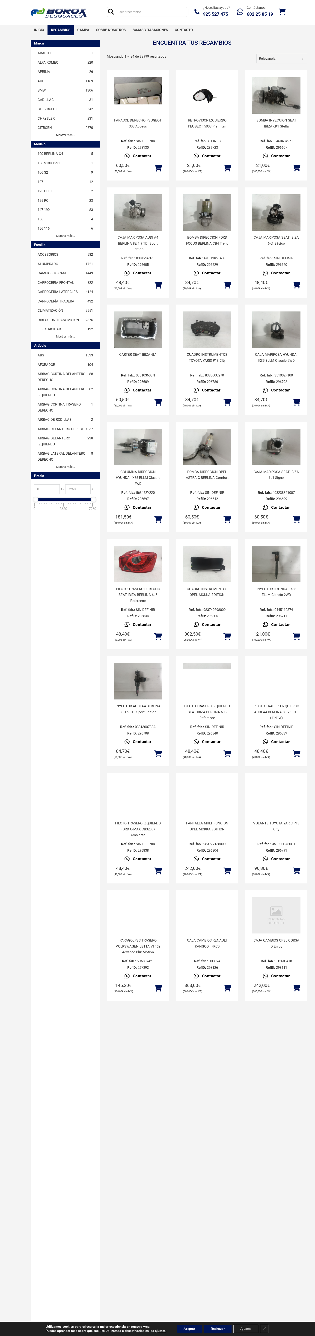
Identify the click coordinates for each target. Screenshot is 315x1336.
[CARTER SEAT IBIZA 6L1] (138, 329)
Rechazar (218, 1329)
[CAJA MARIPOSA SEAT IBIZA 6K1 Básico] (276, 212)
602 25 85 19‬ (260, 14)
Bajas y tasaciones (150, 30)
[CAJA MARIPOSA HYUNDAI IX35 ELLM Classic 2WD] (276, 329)
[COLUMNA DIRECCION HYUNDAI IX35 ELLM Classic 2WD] (138, 447)
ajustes (160, 1331)
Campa (83, 30)
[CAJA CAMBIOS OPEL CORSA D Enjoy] (276, 915)
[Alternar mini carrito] (282, 12)
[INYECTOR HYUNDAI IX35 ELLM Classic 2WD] (276, 564)
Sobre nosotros (111, 30)
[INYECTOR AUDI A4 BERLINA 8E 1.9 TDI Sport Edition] (138, 681)
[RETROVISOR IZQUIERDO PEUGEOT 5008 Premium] (207, 95)
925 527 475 (215, 14)
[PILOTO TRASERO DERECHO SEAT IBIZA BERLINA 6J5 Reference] (138, 564)
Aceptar (189, 1329)
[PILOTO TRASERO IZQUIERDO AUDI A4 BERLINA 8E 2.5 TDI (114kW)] (276, 681)
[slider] (35, 499)
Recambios (60, 30)
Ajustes (245, 1329)
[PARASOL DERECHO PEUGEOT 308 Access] (138, 90)
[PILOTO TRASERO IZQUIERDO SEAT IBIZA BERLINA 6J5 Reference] (207, 681)
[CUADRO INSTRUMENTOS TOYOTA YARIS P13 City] (207, 329)
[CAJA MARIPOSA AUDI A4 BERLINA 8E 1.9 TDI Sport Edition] (138, 212)
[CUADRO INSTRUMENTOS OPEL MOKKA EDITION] (207, 564)
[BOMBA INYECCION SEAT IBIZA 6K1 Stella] (276, 95)
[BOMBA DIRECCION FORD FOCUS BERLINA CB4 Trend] (207, 212)
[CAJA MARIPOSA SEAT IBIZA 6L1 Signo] (276, 447)
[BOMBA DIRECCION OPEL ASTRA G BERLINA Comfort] (207, 447)
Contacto (184, 30)
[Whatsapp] (240, 11)
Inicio (39, 30)
